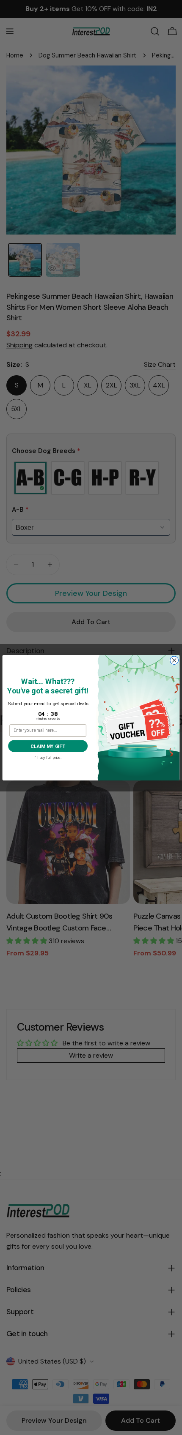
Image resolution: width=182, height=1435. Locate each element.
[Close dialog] (174, 660)
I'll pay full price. (47, 756)
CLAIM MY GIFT (47, 746)
